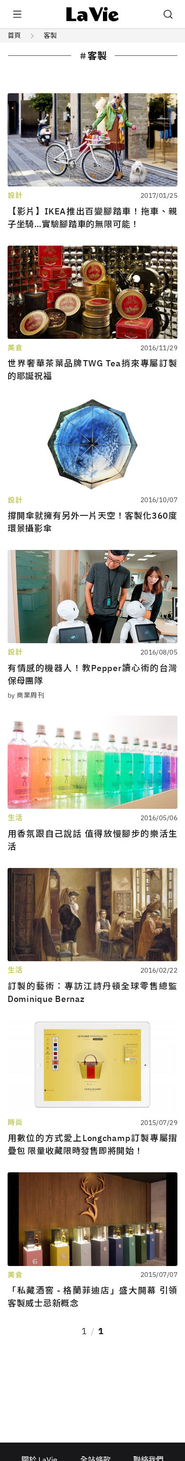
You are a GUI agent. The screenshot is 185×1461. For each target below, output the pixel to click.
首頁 (14, 35)
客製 (50, 35)
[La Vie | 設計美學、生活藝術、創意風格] (92, 14)
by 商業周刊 (26, 695)
